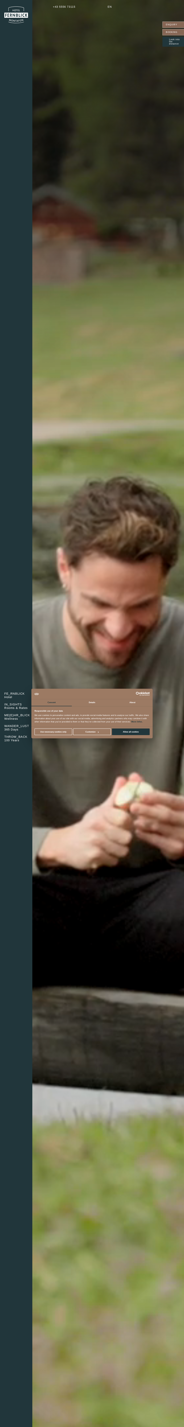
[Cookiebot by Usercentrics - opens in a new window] (138, 694)
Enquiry (171, 24)
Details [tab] (92, 702)
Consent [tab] (52, 702)
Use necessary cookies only (53, 732)
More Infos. (137, 722)
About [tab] (132, 702)
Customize (90, 732)
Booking (171, 32)
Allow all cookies (131, 732)
